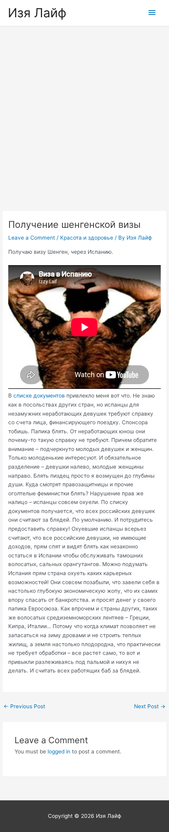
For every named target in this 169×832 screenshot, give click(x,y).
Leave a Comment (31, 238)
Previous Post (24, 706)
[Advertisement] (84, 114)
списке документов (39, 395)
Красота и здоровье (86, 238)
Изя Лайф (37, 12)
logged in (59, 751)
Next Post (149, 706)
